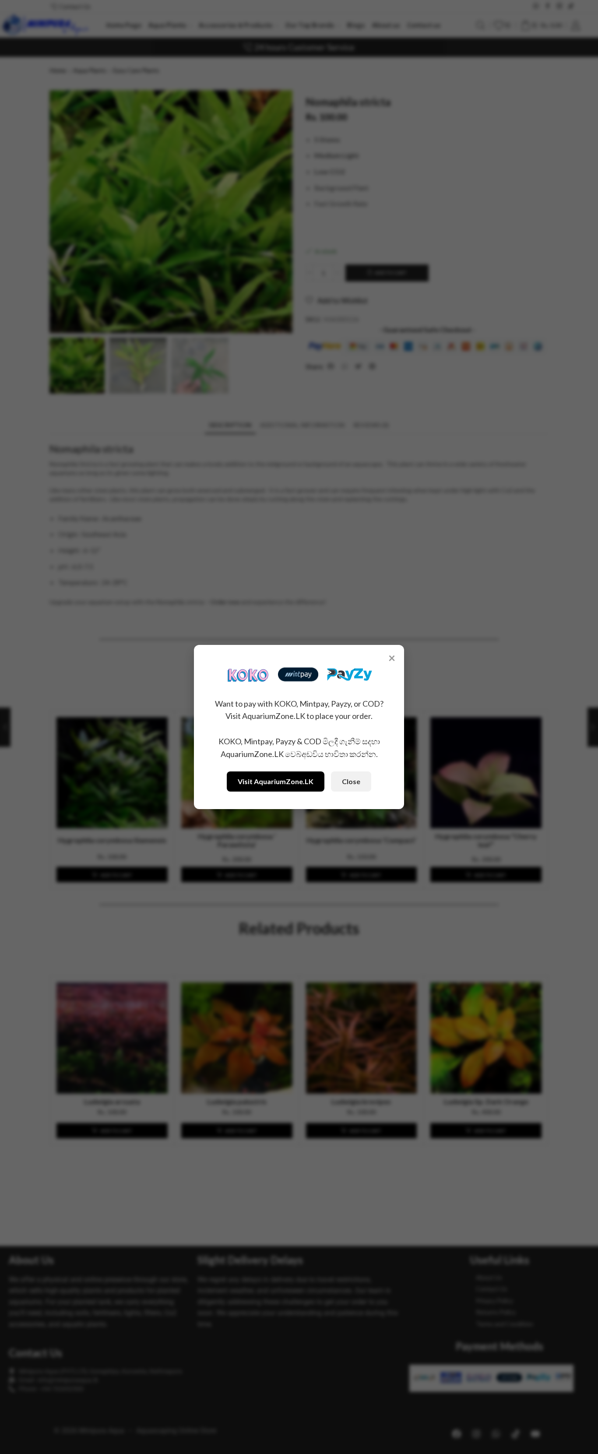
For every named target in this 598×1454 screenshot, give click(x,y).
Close (351, 781)
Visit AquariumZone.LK (275, 781)
